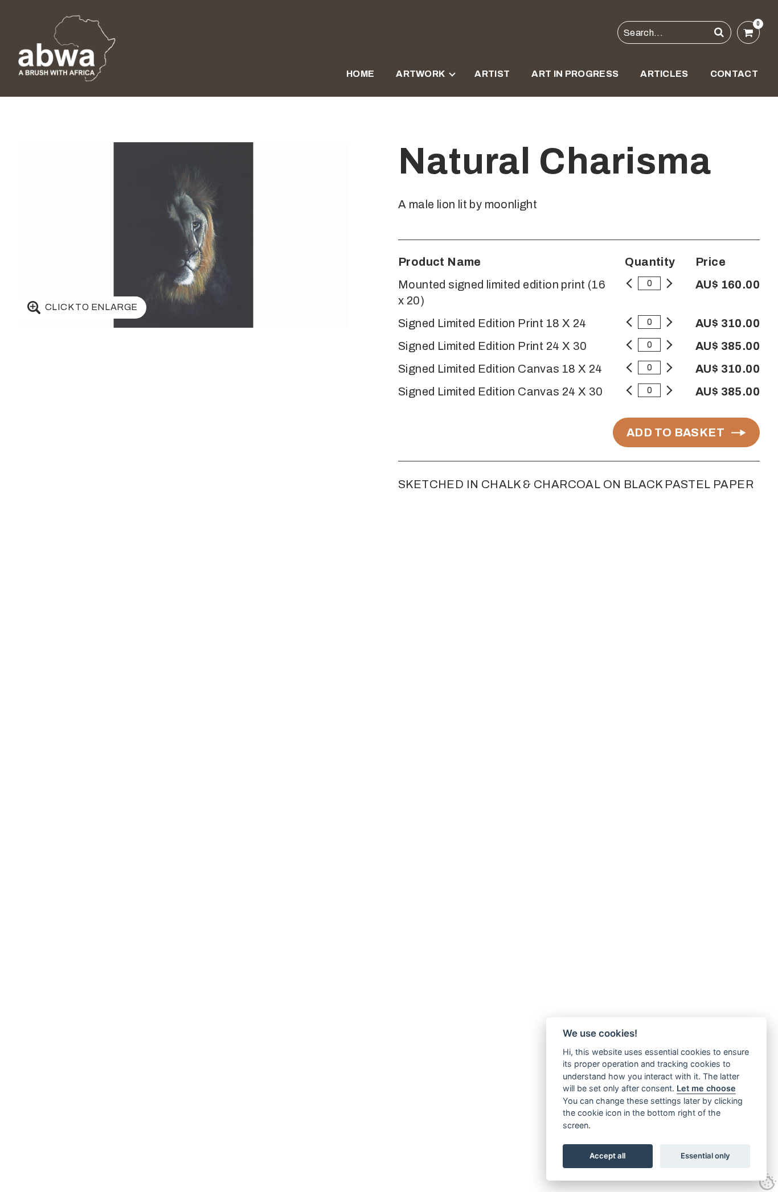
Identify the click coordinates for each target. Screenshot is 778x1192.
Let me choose (706, 1088)
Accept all (607, 1155)
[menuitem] (360, 81)
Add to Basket (675, 432)
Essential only (705, 1155)
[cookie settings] (767, 1182)
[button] (719, 32)
